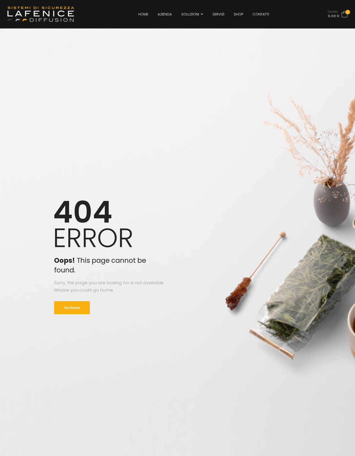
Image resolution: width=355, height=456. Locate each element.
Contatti (261, 14)
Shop (238, 14)
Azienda (165, 14)
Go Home (72, 307)
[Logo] (41, 14)
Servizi (218, 14)
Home (143, 14)
